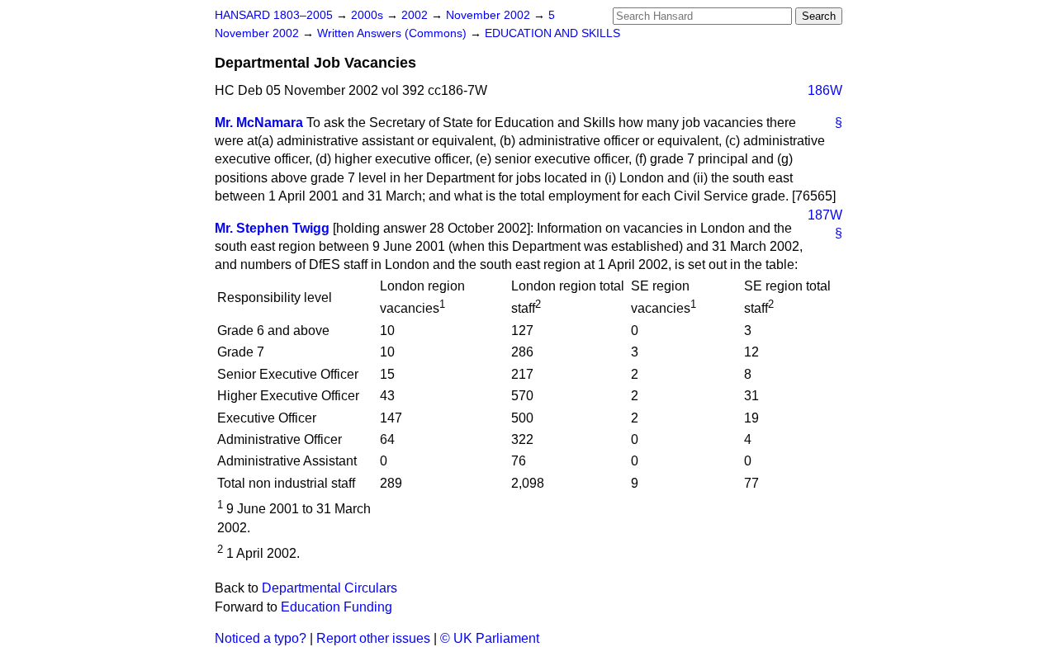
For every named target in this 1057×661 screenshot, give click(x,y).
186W (825, 90)
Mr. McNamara (259, 123)
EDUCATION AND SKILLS (552, 33)
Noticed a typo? (260, 638)
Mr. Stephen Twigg (272, 228)
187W (825, 215)
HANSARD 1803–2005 (274, 15)
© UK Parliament (489, 638)
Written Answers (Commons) (393, 33)
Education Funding (336, 607)
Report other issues (373, 638)
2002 (416, 15)
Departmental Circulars (329, 588)
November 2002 (489, 15)
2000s (368, 15)
